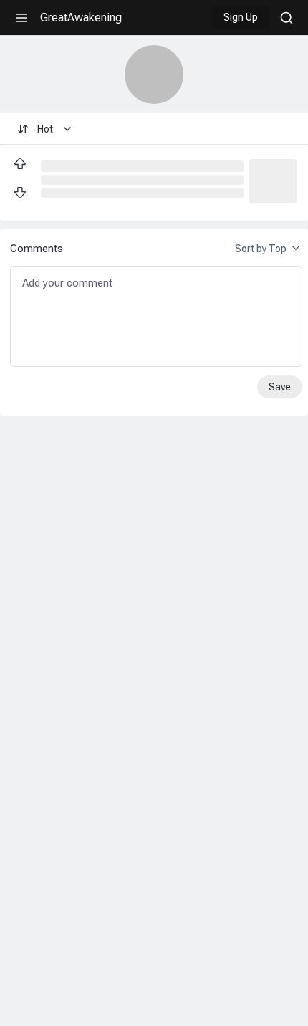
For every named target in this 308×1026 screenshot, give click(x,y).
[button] (273, 179)
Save (280, 387)
